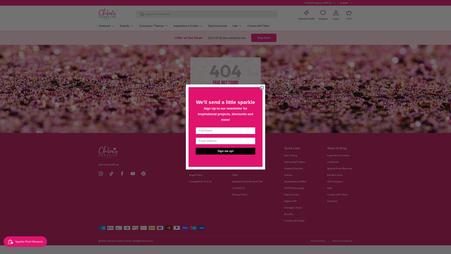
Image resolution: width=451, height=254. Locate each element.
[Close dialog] (262, 87)
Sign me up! (226, 151)
